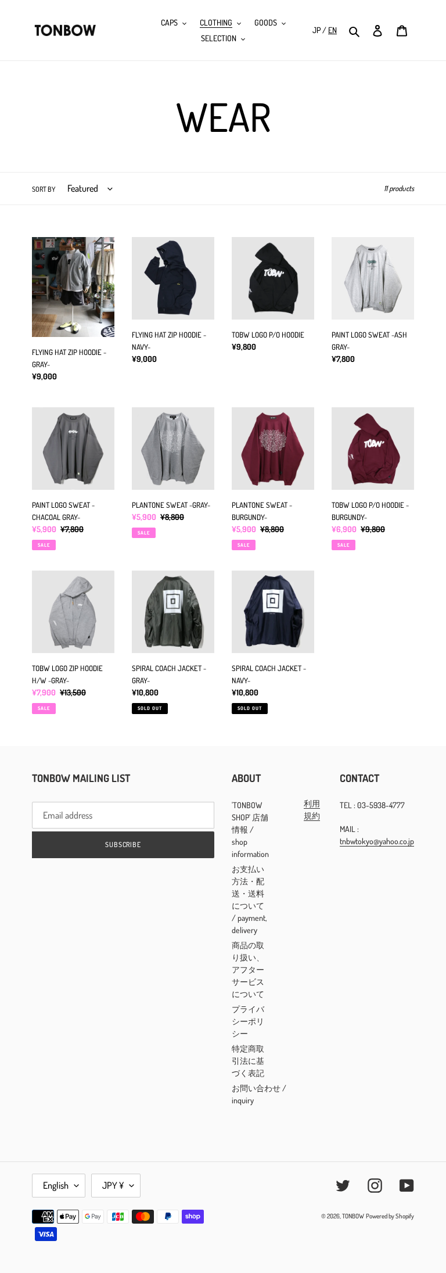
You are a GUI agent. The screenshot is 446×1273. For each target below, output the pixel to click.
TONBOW (353, 1216)
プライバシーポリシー (248, 1021)
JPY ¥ (113, 1185)
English (56, 1185)
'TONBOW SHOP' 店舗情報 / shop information (250, 829)
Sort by (43, 189)
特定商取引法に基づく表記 (248, 1060)
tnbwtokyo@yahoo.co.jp (377, 841)
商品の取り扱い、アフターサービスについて (248, 969)
